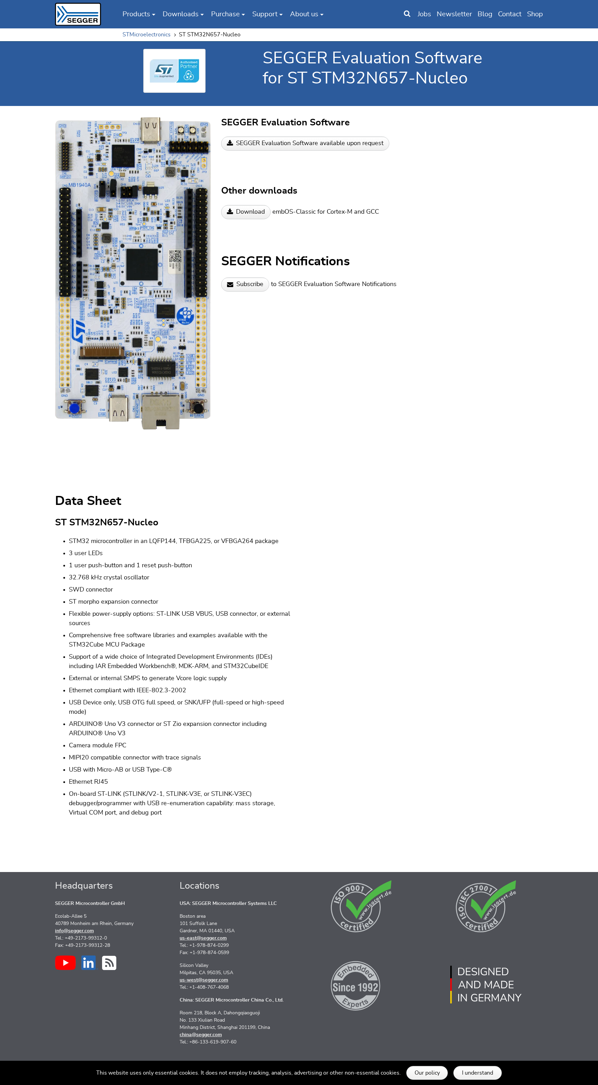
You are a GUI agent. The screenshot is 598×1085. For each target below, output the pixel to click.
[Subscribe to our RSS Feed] (109, 963)
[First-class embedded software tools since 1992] (361, 985)
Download (250, 212)
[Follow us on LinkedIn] (89, 962)
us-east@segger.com (203, 938)
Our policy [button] (427, 1073)
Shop (535, 14)
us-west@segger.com (204, 980)
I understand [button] (477, 1073)
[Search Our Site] (407, 14)
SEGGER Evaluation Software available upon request (309, 143)
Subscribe (249, 284)
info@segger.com (74, 930)
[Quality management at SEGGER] (361, 906)
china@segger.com (201, 1034)
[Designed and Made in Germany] (486, 985)
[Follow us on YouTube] (65, 962)
